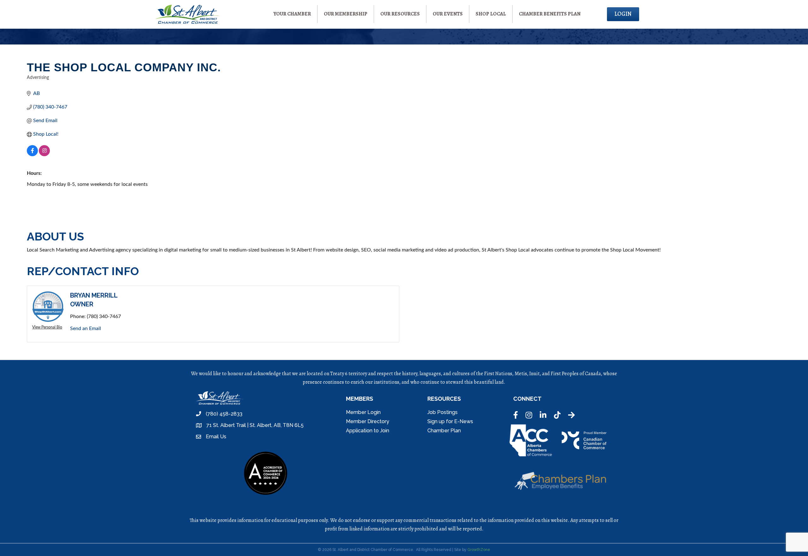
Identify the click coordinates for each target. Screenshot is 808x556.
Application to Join (367, 431)
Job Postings (442, 412)
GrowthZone (478, 549)
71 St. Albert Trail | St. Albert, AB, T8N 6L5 (255, 425)
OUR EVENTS (448, 13)
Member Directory (367, 421)
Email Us (216, 437)
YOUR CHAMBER (292, 13)
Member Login (363, 412)
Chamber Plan (444, 431)
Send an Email (85, 328)
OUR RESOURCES (400, 13)
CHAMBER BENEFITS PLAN (549, 13)
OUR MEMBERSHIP (345, 13)
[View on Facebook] (32, 154)
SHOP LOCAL (491, 13)
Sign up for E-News (450, 421)
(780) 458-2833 (224, 414)
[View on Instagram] (44, 154)
